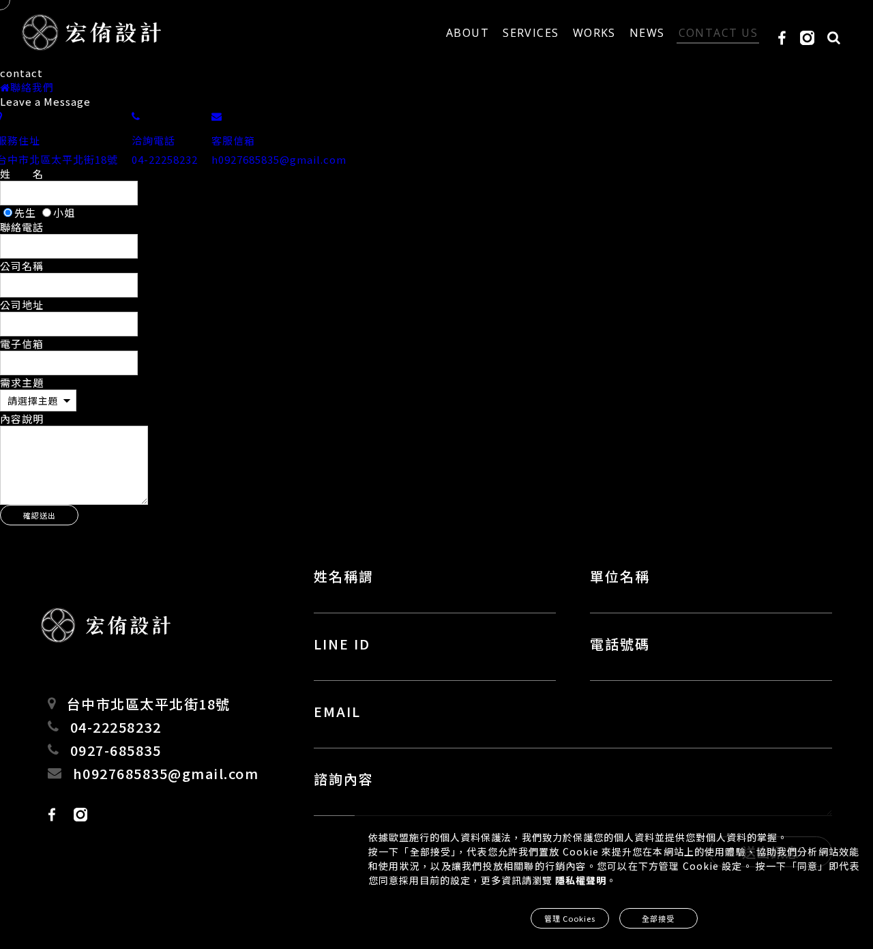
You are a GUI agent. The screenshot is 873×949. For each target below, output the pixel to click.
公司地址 (22, 304)
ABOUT (467, 32)
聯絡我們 (32, 87)
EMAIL (337, 711)
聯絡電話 (22, 227)
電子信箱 (22, 343)
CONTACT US (718, 32)
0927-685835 (115, 750)
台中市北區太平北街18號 (149, 704)
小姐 (64, 212)
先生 (26, 212)
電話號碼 (620, 644)
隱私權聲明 (580, 880)
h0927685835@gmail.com (165, 773)
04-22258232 (115, 727)
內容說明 (22, 418)
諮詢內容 (344, 779)
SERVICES (531, 32)
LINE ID (342, 644)
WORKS (594, 32)
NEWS (647, 32)
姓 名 (22, 173)
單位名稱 (620, 576)
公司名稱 (22, 266)
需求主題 (22, 382)
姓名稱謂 (344, 576)
